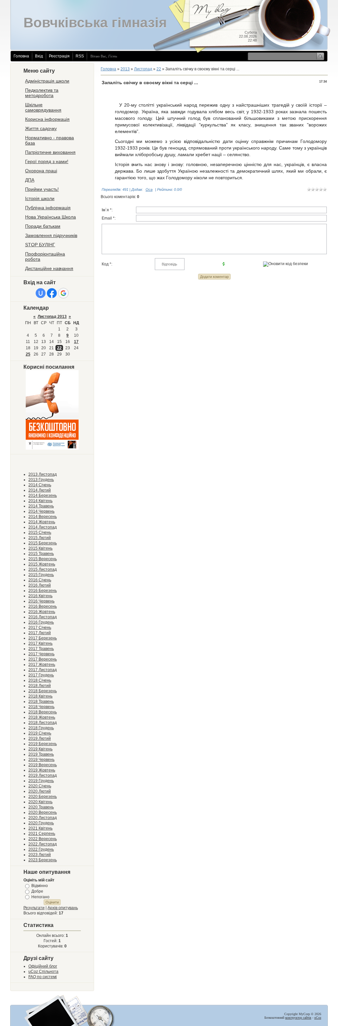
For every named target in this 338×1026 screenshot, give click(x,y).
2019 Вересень (42, 765)
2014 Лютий (39, 490)
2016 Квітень (40, 596)
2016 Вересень (42, 606)
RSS (80, 56)
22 (59, 348)
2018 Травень (41, 701)
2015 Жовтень (41, 564)
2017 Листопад (42, 669)
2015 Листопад (42, 569)
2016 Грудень (41, 622)
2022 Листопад (42, 844)
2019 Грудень (41, 780)
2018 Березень (42, 691)
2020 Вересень (42, 812)
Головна (21, 56)
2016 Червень (41, 601)
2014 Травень (41, 506)
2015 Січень (39, 532)
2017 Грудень (41, 675)
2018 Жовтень (41, 717)
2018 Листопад (42, 722)
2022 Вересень (42, 839)
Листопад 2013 (52, 316)
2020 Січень (39, 786)
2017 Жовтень (41, 664)
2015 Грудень (41, 574)
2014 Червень (41, 511)
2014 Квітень (40, 500)
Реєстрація (59, 56)
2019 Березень (42, 743)
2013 (125, 69)
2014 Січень (39, 485)
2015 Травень (41, 553)
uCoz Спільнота (43, 971)
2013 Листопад (42, 474)
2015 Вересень (42, 559)
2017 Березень (42, 638)
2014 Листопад (42, 527)
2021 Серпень (41, 833)
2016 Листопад (42, 617)
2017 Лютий (39, 633)
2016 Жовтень (41, 611)
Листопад (143, 69)
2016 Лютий (39, 585)
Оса (149, 189)
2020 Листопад (42, 817)
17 (76, 341)
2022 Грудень (41, 849)
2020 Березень (42, 796)
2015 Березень (42, 543)
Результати (34, 908)
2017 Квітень (40, 643)
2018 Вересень (42, 712)
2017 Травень (41, 648)
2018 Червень (41, 706)
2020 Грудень (41, 823)
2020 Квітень (40, 802)
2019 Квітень (40, 749)
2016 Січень (39, 580)
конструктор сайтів (298, 1017)
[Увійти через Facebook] (52, 293)
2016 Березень (42, 590)
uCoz (317, 1017)
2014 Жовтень (41, 522)
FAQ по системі (42, 977)
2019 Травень (41, 754)
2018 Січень (39, 680)
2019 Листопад (42, 775)
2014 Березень (42, 495)
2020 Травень (41, 807)
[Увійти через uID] (41, 293)
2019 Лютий (39, 738)
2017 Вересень (42, 659)
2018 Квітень (40, 696)
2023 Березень (42, 860)
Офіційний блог (42, 966)
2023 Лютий (39, 854)
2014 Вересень (42, 516)
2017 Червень (41, 654)
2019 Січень (39, 733)
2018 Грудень (41, 728)
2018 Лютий (39, 685)
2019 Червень (41, 759)
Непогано (40, 896)
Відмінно (39, 885)
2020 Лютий (39, 791)
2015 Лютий (39, 537)
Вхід (39, 56)
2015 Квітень (40, 548)
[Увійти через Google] (63, 293)
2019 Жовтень (41, 770)
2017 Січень (39, 627)
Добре (37, 891)
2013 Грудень (41, 479)
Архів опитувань (63, 908)
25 (28, 354)
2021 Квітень (40, 828)
